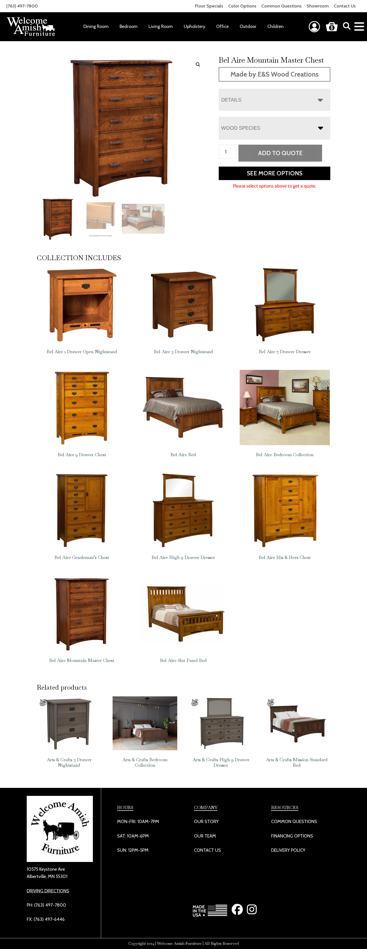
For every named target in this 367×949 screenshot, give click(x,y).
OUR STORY (206, 821)
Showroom (318, 6)
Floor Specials (209, 6)
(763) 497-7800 (22, 6)
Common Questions (281, 6)
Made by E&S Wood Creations (274, 74)
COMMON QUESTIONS (294, 821)
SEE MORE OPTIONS (274, 173)
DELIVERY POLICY (288, 850)
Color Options (242, 6)
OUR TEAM (205, 836)
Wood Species (240, 128)
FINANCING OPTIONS (292, 836)
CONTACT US (207, 850)
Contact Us (345, 6)
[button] (197, 64)
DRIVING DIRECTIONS (48, 891)
